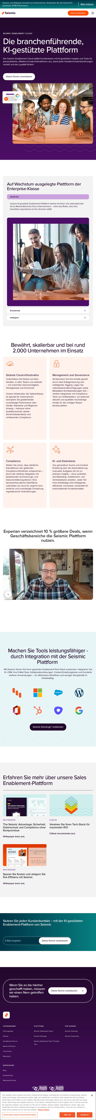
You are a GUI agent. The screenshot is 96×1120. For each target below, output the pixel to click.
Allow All (67, 1115)
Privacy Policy (43, 1110)
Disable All (84, 1115)
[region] (48, 1105)
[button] (48, 196)
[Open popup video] (8, 594)
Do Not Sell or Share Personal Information (19, 1115)
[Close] (92, 1095)
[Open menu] (93, 13)
